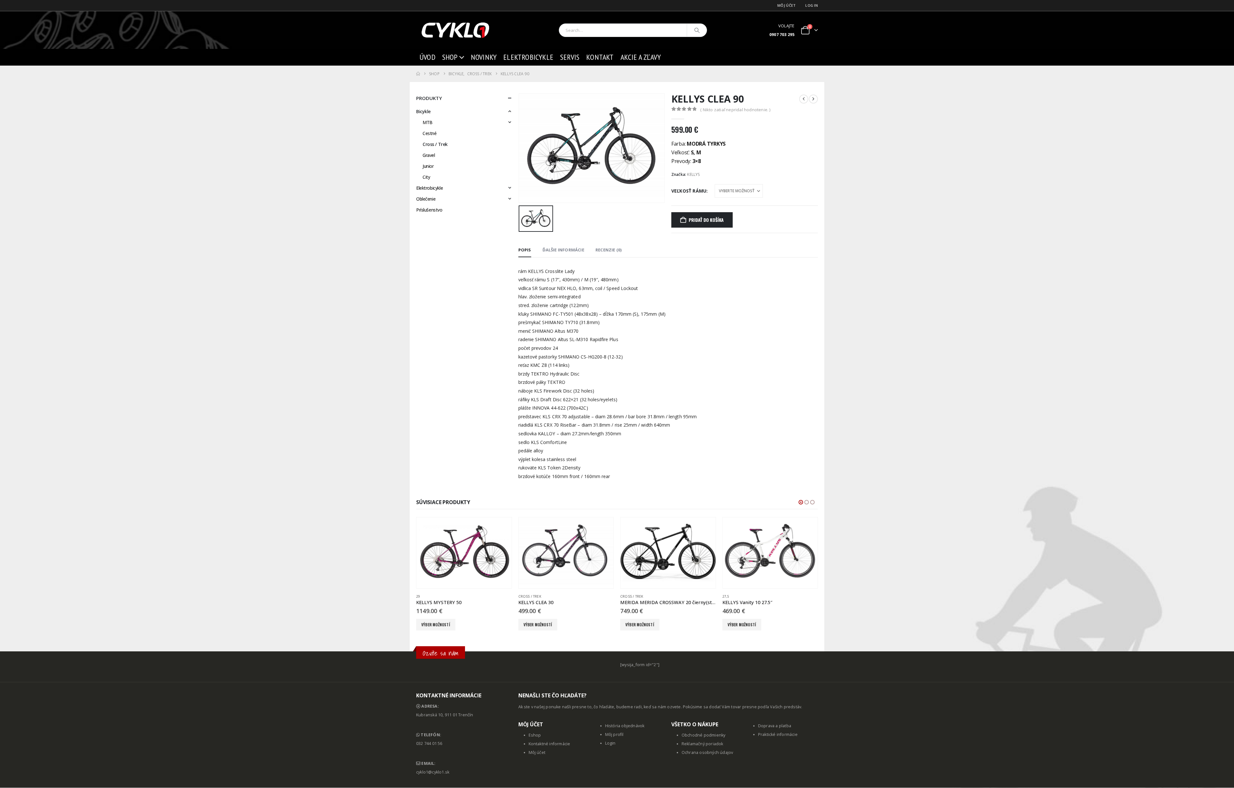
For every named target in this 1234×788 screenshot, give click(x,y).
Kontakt (599, 57)
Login (610, 743)
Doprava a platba (774, 726)
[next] (813, 99)
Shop (450, 57)
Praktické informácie (778, 734)
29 (418, 596)
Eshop (535, 735)
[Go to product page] (464, 553)
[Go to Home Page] (418, 73)
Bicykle (423, 111)
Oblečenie (425, 199)
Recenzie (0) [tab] (608, 250)
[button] (801, 502)
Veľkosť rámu (688, 191)
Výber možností (435, 624)
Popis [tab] (524, 250)
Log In (811, 5)
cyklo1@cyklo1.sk (432, 772)
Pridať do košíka (706, 219)
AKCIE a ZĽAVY (641, 57)
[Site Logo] (456, 30)
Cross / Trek (435, 144)
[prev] (803, 99)
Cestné (429, 133)
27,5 (725, 596)
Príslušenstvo (429, 210)
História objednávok (625, 726)
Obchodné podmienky (704, 735)
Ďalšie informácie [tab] (563, 250)
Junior (428, 166)
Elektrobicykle (528, 57)
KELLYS (693, 174)
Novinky (483, 57)
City (426, 177)
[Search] (697, 30)
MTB (428, 122)
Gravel (429, 155)
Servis (569, 57)
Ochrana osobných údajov (707, 752)
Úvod (427, 57)
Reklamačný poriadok (702, 744)
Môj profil (614, 734)
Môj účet (786, 5)
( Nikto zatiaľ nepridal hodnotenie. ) (735, 110)
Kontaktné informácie (549, 744)
